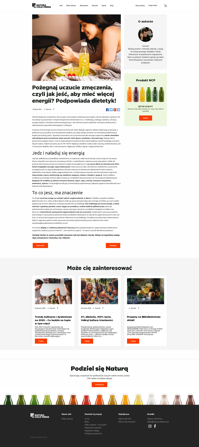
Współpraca (124, 414)
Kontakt (150, 414)
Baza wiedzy (140, 5)
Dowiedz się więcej (93, 414)
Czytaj (41, 341)
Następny (113, 245)
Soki (60, 5)
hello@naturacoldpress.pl (158, 422)
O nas (87, 419)
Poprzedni (40, 245)
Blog (111, 5)
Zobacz (145, 118)
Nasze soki (66, 414)
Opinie (104, 5)
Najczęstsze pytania (93, 428)
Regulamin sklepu (92, 431)
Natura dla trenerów (127, 422)
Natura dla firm (125, 419)
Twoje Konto (152, 5)
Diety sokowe (71, 5)
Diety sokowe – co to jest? (95, 425)
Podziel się (99, 385)
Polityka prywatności (93, 433)
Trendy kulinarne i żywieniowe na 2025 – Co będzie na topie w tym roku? (53, 320)
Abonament (84, 5)
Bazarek (95, 5)
